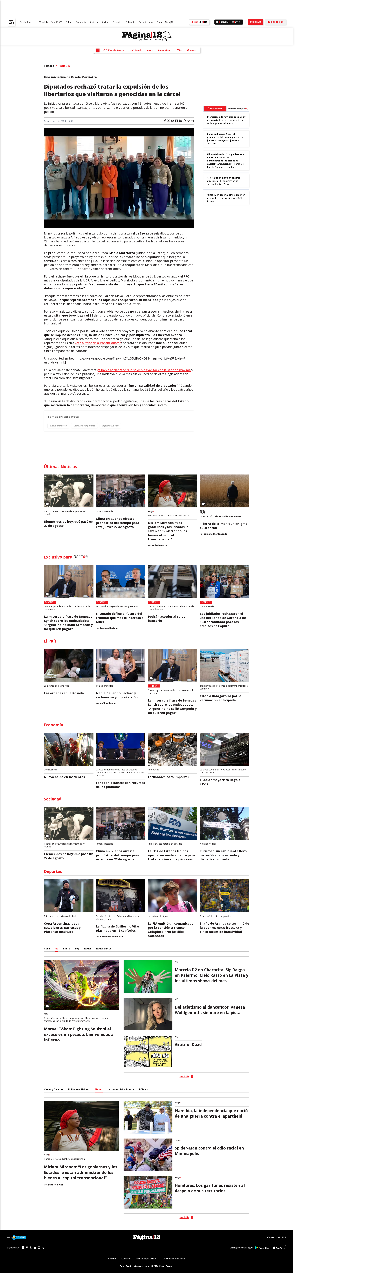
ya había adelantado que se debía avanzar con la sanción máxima (144, 370)
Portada (49, 65)
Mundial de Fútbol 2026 (50, 22)
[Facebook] (23, 1247)
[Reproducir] (217, 22)
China (179, 50)
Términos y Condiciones (173, 1258)
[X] (31, 1247)
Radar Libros (103, 948)
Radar (87, 948)
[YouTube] (39, 1247)
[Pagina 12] (147, 36)
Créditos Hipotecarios (114, 50)
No (56, 948)
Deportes (117, 22)
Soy (77, 948)
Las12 (66, 948)
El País (69, 22)
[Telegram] (43, 1247)
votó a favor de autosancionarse (98, 343)
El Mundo (130, 22)
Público (143, 1089)
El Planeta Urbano (79, 1089)
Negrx (99, 1089)
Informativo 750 (110, 425)
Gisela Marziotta (58, 425)
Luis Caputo (136, 50)
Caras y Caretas (53, 1089)
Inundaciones (165, 50)
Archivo (112, 1258)
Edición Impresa (27, 22)
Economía (81, 22)
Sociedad (94, 22)
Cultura (105, 22)
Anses (150, 50)
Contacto (126, 1258)
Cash (47, 948)
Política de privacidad (146, 1258)
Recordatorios (146, 22)
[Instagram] (27, 1247)
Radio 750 (64, 65)
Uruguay (191, 50)
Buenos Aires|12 (165, 22)
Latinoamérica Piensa (121, 1089)
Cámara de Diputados (84, 425)
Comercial (273, 1237)
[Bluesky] (35, 1247)
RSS (284, 1237)
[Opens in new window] (262, 1247)
